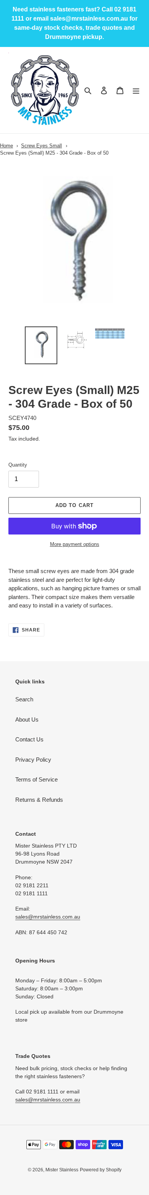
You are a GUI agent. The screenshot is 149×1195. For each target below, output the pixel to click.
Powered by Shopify (100, 1169)
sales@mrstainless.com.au (47, 917)
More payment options (74, 544)
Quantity (17, 465)
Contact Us (29, 739)
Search (24, 699)
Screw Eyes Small (41, 146)
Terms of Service (36, 779)
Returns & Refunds (39, 799)
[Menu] (136, 90)
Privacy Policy (33, 759)
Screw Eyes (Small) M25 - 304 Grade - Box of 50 (54, 153)
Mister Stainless (61, 1169)
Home (6, 146)
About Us (27, 719)
